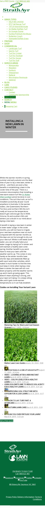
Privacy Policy (11, 497)
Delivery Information (25, 497)
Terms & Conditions (37, 498)
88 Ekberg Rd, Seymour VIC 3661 (22, 484)
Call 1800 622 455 (23, 474)
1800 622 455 (24, 1)
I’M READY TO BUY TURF (22, 471)
